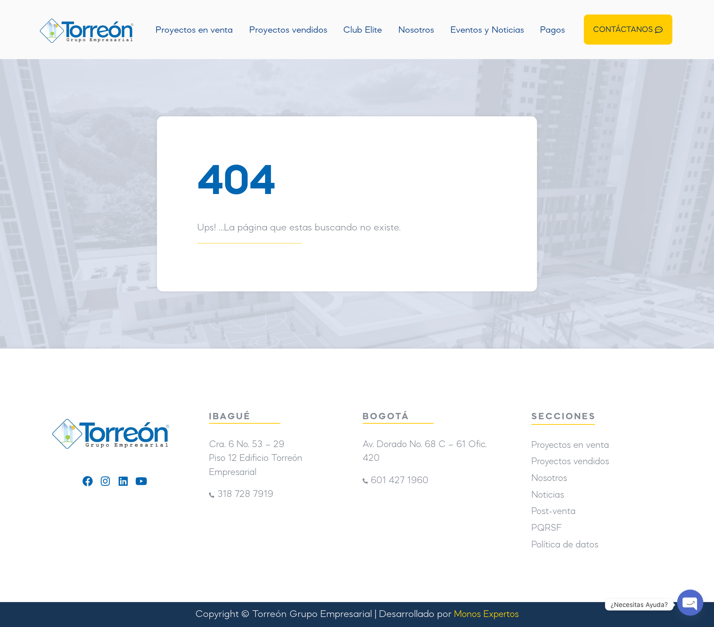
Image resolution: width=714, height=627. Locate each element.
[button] (628, 29)
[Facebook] (88, 481)
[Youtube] (141, 481)
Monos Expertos (486, 614)
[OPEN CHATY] (690, 604)
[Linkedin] (123, 481)
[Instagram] (105, 481)
